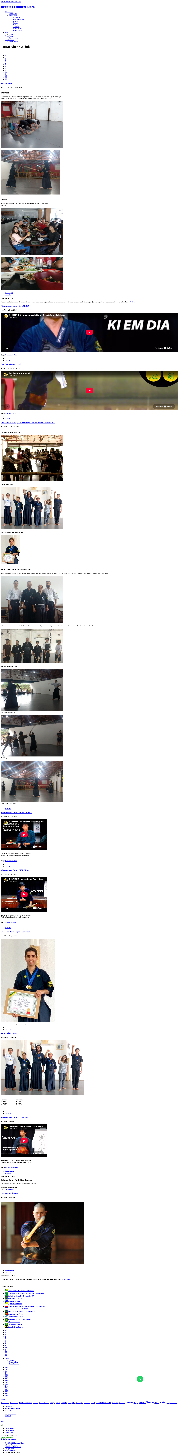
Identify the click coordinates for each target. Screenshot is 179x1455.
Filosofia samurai (14, 1322)
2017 (6, 1378)
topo (2, 1421)
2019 (6, 1375)
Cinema (35, 1403)
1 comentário (9, 293)
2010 (6, 1391)
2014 (6, 1384)
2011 (6, 1390)
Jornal (93, 1403)
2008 (6, 1395)
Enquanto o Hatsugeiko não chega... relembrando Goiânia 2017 (28, 423)
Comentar (8, 1406)
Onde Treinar (17, 29)
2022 (6, 1369)
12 (6, 76)
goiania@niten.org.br (8, 1439)
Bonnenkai (28, 1403)
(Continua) (132, 302)
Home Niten (17, 2)
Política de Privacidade (13, 1447)
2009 (6, 1393)
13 (6, 78)
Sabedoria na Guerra (15, 1327)
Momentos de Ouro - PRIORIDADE (16, 813)
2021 (6, 1371)
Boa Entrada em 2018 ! (11, 364)
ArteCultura (14, 1403)
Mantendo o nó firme (15, 1314)
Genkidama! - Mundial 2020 (18, 1309)
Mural (7, 32)
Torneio (142, 1403)
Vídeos (15, 25)
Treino (150, 1402)
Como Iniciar (9, 36)
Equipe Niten (9, 1449)
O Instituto (16, 17)
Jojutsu (15, 23)
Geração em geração (15, 1324)
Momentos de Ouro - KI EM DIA (15, 306)
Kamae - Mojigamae (9, 1193)
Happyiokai (71, 1403)
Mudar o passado (14, 1301)
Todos (3, 1399)
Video (157, 1403)
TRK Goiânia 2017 (9, 1033)
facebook (8, 1416)
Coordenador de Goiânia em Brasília (21, 1291)
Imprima (8, 1410)
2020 (6, 1373)
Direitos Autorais (11, 1445)
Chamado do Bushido (15, 1317)
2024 (6, 1367)
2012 (6, 1388)
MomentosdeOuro (11, 355)
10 (6, 72)
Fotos (58, 1403)
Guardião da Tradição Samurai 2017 (17, 932)
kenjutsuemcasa (172, 1403)
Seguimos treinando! (15, 1304)
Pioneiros (122, 1403)
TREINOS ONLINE (15, 1298)
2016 (6, 1380)
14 (6, 79)
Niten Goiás (9, 12)
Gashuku (64, 1403)
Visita (163, 1402)
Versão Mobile (10, 1450)
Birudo (21, 1403)
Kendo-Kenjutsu (18, 19)
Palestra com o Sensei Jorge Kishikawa (21, 1311)
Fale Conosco (17, 30)
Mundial (115, 1403)
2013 (6, 1386)
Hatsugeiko (79, 1403)
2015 (6, 1382)
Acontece (16, 27)
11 (6, 74)
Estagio (52, 1403)
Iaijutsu (15, 21)
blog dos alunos (10, 1414)
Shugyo (136, 1403)
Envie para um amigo (12, 1408)
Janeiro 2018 (6, 83)
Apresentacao (5, 1403)
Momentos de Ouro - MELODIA (15, 870)
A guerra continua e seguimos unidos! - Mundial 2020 (26, 1306)
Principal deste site (7, 2)
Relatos (129, 1402)
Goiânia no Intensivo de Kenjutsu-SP (21, 1296)
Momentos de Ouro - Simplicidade (20, 1319)
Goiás (7, 1358)
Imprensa (87, 1403)
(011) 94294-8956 (8, 1438)
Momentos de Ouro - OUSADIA (14, 1117)
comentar (8, 295)
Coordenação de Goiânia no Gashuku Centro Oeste (26, 1293)
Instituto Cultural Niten (18, 7)
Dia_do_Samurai (44, 1403)
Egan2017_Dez (10, 413)
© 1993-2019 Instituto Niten (14, 1443)
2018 (6, 1377)
